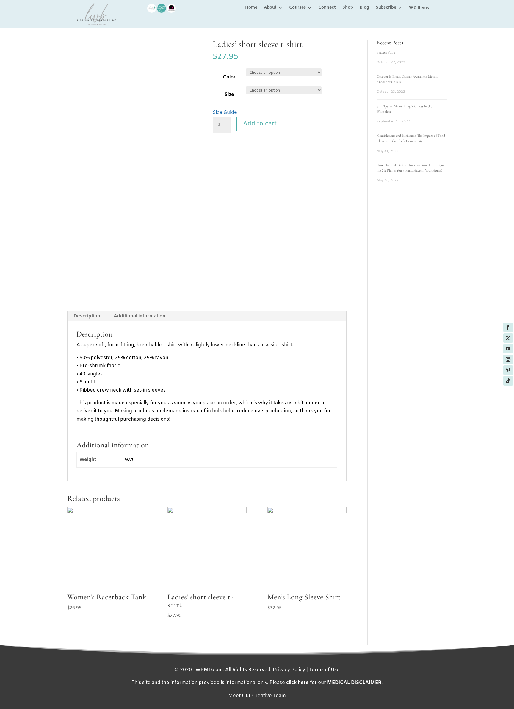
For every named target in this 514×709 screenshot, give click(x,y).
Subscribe (386, 8)
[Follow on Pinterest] (508, 370)
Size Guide (225, 112)
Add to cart (260, 124)
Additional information (139, 316)
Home (251, 8)
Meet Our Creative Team (257, 696)
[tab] (87, 316)
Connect (327, 8)
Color (229, 77)
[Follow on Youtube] (508, 348)
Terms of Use (324, 670)
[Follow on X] (508, 338)
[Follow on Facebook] (508, 327)
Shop (347, 8)
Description (86, 316)
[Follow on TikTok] (508, 381)
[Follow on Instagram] (508, 359)
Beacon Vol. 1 (386, 52)
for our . (334, 683)
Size (229, 95)
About (270, 8)
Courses (297, 8)
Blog (364, 8)
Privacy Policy (289, 670)
